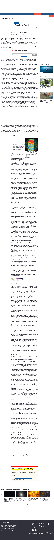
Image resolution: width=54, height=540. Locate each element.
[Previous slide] (2, 494)
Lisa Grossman (42, 500)
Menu (29, 15)
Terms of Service (47, 533)
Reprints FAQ (26, 455)
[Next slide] (52, 494)
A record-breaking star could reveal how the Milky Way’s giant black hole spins (9, 499)
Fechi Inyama (30, 500)
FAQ (39, 524)
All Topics (21, 18)
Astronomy (26, 489)
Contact (40, 528)
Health (27, 18)
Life (37, 18)
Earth (40, 18)
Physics (46, 18)
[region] (27, 498)
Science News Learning (13, 530)
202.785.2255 (42, 533)
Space (50, 18)
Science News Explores (5, 530)
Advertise (40, 527)
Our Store (42, 15)
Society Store (48, 525)
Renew (32, 525)
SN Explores (37, 15)
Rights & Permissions (41, 526)
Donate (51, 15)
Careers (48, 527)
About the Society (49, 524)
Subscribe (33, 524)
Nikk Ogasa (18, 500)
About (32, 15)
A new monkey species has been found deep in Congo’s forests (46, 87)
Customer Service (34, 527)
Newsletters (40, 525)
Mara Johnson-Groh (7, 501)
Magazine (24, 15)
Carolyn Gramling (43, 102)
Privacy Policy (51, 533)
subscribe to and (23, 477)
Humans (32, 18)
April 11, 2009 (21, 459)
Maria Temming (42, 76)
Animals (41, 72)
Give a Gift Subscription (35, 526)
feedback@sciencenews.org (17, 455)
